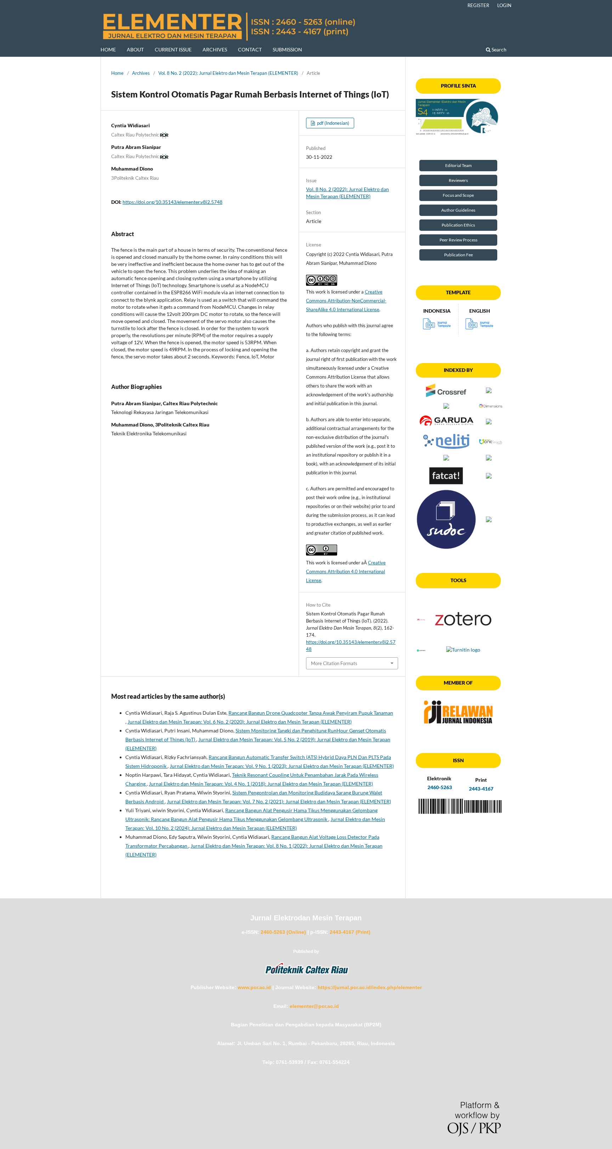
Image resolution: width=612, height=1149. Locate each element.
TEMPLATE (458, 292)
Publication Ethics (458, 225)
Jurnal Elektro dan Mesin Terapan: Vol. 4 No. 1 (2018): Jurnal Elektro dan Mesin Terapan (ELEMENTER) (261, 784)
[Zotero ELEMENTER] (463, 641)
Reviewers (458, 180)
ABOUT (135, 49)
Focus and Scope (458, 195)
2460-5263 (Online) (283, 932)
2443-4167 (481, 789)
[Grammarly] (421, 650)
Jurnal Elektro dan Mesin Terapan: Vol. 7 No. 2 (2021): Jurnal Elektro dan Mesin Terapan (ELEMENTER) (279, 801)
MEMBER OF (458, 683)
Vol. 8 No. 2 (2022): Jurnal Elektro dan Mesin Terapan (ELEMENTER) (228, 73)
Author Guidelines (458, 210)
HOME (108, 49)
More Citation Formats (334, 663)
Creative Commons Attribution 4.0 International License (346, 571)
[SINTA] (458, 117)
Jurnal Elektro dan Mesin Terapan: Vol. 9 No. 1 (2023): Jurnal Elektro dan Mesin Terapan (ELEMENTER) (282, 766)
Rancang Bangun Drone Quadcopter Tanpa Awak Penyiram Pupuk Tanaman (310, 713)
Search (498, 49)
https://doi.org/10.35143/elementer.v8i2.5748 (172, 202)
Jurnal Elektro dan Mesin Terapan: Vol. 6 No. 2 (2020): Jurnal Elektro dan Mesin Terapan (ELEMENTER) (240, 722)
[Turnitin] (463, 650)
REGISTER (478, 5)
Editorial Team (458, 165)
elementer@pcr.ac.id (314, 1006)
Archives (141, 73)
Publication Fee (458, 254)
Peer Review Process (458, 239)
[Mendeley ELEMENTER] (421, 620)
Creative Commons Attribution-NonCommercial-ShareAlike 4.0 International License (346, 300)
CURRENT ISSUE (173, 49)
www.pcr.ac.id (254, 987)
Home (117, 73)
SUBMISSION (287, 49)
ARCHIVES (215, 49)
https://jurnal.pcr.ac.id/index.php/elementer (370, 987)
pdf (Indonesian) (332, 123)
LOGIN (504, 5)
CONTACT (250, 49)
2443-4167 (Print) (350, 932)
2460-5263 (439, 787)
